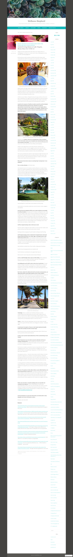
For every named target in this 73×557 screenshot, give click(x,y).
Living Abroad (53, 420)
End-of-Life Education (54, 355)
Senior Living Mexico (54, 502)
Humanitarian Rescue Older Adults (56, 401)
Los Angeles (52, 427)
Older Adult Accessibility (54, 452)
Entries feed (53, 542)
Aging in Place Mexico (54, 254)
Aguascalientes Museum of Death (56, 264)
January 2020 (53, 137)
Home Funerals (53, 394)
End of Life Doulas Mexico (55, 339)
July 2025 (52, 60)
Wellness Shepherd (36, 21)
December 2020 (53, 119)
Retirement (52, 479)
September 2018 (53, 163)
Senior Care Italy (53, 495)
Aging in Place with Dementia (55, 257)
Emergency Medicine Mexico (55, 334)
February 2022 (53, 104)
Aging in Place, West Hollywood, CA (56, 262)
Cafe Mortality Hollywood (55, 275)
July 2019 (52, 153)
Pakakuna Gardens (54, 466)
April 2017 (52, 179)
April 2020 (52, 130)
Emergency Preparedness (55, 337)
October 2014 (53, 223)
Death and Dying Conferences (55, 293)
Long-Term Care (53, 422)
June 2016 (52, 197)
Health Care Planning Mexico (55, 386)
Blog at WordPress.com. (36, 555)
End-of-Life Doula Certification (55, 352)
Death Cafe (52, 298)
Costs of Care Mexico (54, 288)
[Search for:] (57, 530)
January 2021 (53, 117)
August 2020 (53, 122)
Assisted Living (53, 269)
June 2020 (52, 127)
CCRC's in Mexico (53, 280)
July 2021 (52, 109)
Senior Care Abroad (54, 487)
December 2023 (53, 83)
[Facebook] (58, 35)
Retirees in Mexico (54, 477)
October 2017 (53, 174)
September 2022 (53, 101)
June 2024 (52, 78)
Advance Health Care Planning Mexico (57, 242)
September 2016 (53, 189)
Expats (52, 365)
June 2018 (52, 168)
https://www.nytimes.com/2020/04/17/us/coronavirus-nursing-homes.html (31, 437)
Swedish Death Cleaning (54, 521)
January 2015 (53, 220)
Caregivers (52, 277)
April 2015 (52, 215)
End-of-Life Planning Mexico (55, 360)
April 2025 (52, 67)
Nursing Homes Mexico (22, 45)
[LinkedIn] (54, 35)
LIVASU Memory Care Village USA (56, 417)
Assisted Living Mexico (22, 43)
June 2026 (52, 41)
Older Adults (53, 458)
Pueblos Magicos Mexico (54, 474)
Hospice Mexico (53, 399)
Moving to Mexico (53, 444)
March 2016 (52, 202)
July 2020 (52, 124)
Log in (52, 539)
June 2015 (52, 210)
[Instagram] (56, 35)
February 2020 (53, 135)
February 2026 (53, 49)
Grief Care (52, 378)
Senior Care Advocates (54, 489)
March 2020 (52, 132)
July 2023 (52, 91)
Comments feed (53, 544)
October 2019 (53, 145)
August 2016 (53, 192)
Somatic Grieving (53, 518)
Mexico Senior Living (39, 43)
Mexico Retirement (54, 439)
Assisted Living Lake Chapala (24, 451)
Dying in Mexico (53, 319)
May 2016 (52, 199)
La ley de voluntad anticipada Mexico (57, 409)
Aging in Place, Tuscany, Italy (55, 259)
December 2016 (53, 184)
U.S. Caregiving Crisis (54, 526)
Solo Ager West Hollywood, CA (55, 510)
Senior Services (53, 505)
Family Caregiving (53, 373)
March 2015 (52, 218)
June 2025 (52, 62)
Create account (53, 536)
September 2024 (53, 75)
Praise (39, 27)
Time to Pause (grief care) (55, 523)
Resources (44, 27)
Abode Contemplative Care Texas (56, 240)
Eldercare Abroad (53, 332)
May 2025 (52, 65)
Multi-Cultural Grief (54, 447)
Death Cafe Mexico (54, 303)
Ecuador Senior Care (54, 324)
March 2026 (52, 47)
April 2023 (52, 93)
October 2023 (53, 86)
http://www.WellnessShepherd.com (25, 390)
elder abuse (53, 329)
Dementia (52, 313)
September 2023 (53, 88)
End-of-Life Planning (54, 357)
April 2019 (52, 155)
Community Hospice (54, 285)
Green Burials (53, 376)
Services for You (52, 27)
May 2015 (52, 212)
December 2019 (53, 140)
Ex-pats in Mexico (30, 43)
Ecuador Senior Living (54, 326)
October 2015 (53, 207)
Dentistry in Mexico (54, 316)
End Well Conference (54, 347)
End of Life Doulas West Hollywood (56, 342)
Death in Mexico (53, 311)
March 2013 (52, 230)
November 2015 (53, 205)
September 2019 (53, 148)
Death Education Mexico (54, 308)
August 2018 (53, 166)
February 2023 (53, 96)
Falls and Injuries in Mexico (55, 370)
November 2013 (53, 228)
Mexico (52, 433)
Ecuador (52, 321)
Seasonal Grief (53, 484)
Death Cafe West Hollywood (55, 306)
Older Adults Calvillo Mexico (55, 461)
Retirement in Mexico (54, 482)
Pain (51, 464)
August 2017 (53, 176)
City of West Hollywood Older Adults (56, 282)
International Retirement (55, 404)
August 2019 (53, 150)
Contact (27, 27)
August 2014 (53, 225)
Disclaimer (33, 27)
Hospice (52, 396)
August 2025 (53, 57)
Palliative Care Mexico (54, 471)
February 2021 (53, 114)
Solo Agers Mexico (54, 513)
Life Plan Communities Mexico (55, 414)
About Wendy (20, 27)
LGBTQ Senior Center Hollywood (56, 412)
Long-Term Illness (53, 425)
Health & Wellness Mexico (55, 383)
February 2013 (53, 233)
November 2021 (53, 106)
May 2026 (52, 44)
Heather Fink (53, 389)
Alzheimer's (52, 267)
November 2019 (53, 142)
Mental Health (53, 430)
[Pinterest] (57, 35)
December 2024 (53, 70)
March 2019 (52, 158)
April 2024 (52, 80)
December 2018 (53, 161)
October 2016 (53, 186)
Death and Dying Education (55, 295)
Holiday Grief (53, 391)
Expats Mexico (53, 368)
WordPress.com (53, 547)
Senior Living (53, 500)
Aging (51, 247)
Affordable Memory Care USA (55, 245)
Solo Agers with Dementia (55, 515)
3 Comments (20, 453)
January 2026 (53, 52)
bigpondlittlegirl (13, 53)
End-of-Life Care (53, 350)
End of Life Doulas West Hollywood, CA (57, 345)
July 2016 (52, 194)
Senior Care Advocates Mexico (55, 492)
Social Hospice (53, 508)
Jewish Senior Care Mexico (55, 407)
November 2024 (53, 73)
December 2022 (53, 98)
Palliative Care (53, 469)
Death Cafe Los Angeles (54, 301)
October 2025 (53, 54)
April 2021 (52, 111)
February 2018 (53, 171)
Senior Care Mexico (31, 45)
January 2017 (53, 181)
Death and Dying (53, 290)
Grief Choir (52, 381)
